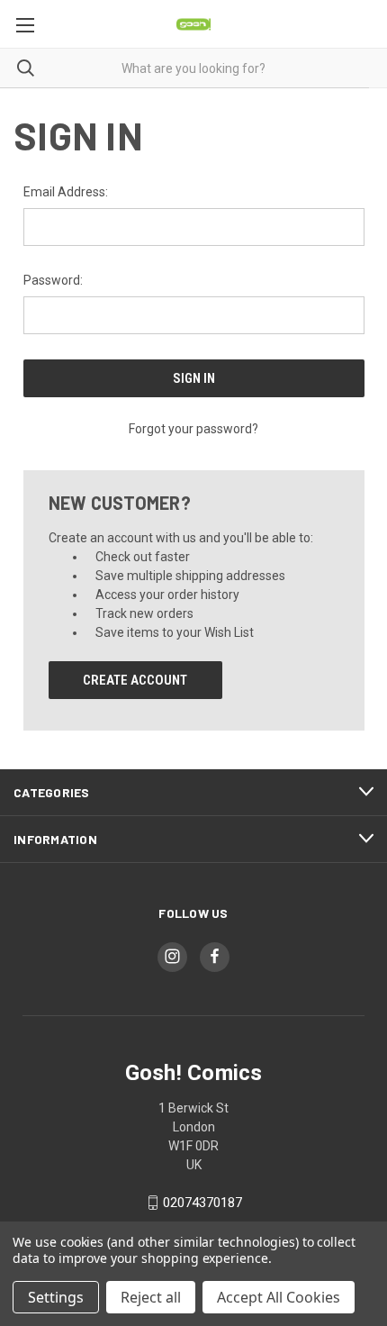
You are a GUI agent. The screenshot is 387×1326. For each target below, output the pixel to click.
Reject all (151, 1297)
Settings (56, 1297)
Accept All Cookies (278, 1297)
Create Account (135, 680)
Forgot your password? (193, 429)
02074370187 (202, 1202)
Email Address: (65, 192)
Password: (53, 280)
